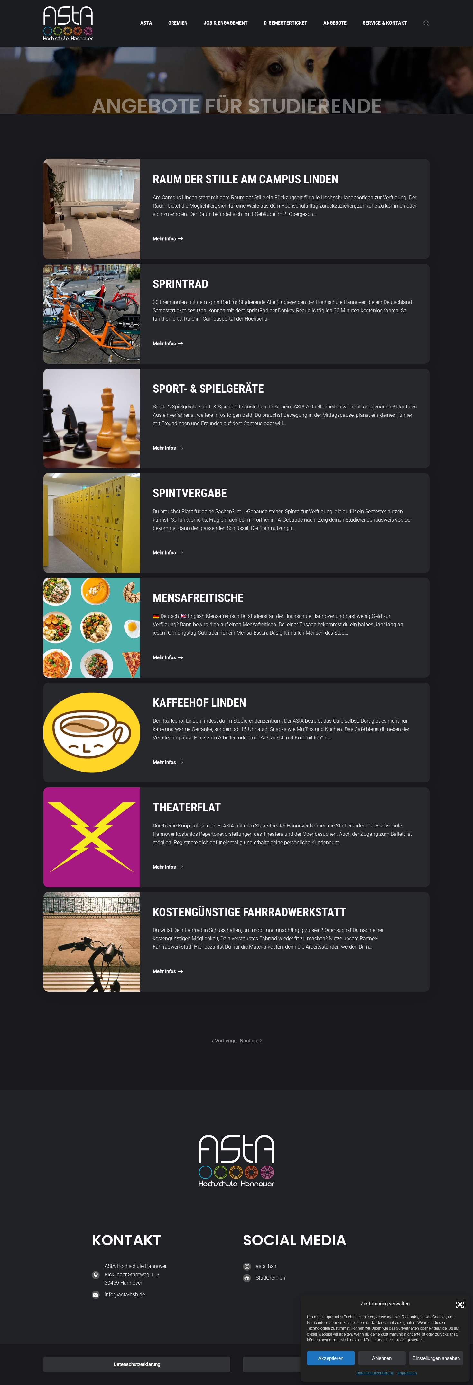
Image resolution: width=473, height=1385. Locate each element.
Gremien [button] (178, 23)
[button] (460, 1303)
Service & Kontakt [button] (385, 23)
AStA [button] (146, 23)
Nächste (249, 1041)
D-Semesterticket (285, 23)
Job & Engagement (226, 23)
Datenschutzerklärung (375, 1373)
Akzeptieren (330, 1358)
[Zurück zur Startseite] (68, 23)
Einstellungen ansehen (436, 1358)
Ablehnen (382, 1358)
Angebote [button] (335, 23)
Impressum (407, 1373)
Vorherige (225, 1041)
